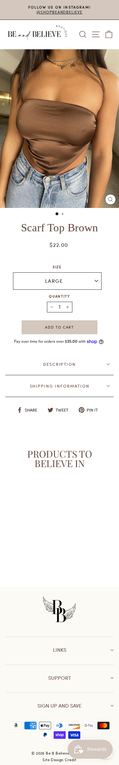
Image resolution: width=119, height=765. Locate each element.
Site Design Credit (59, 759)
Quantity (59, 296)
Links (59, 649)
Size (57, 266)
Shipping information (59, 386)
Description (59, 364)
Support (59, 677)
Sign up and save (59, 705)
